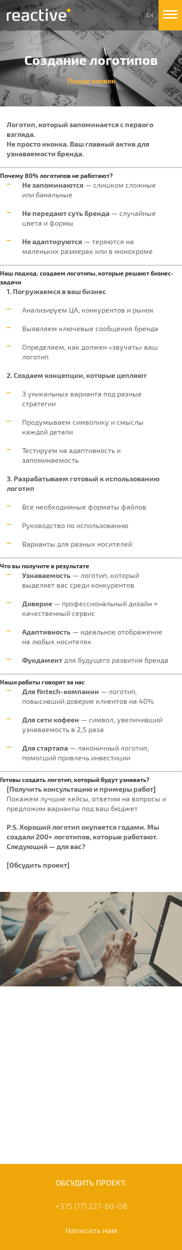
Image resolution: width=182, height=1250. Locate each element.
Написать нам (91, 1230)
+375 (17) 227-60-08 (91, 1206)
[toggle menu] (170, 15)
